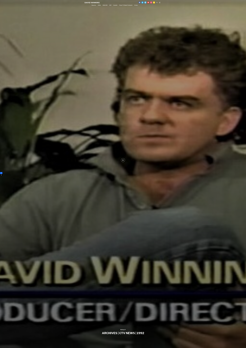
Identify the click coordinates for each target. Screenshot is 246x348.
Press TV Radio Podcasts (125, 5)
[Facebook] (1, 173)
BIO (110, 5)
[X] (1, 175)
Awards (115, 5)
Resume (94, 5)
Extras (136, 5)
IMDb (99, 5)
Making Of (123, 329)
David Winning (92, 3)
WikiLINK (105, 5)
